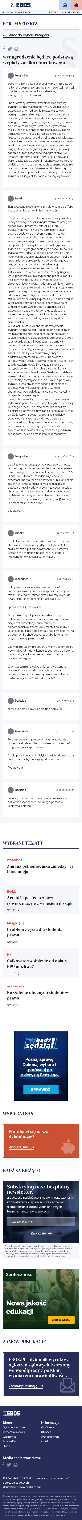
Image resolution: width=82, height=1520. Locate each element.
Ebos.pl (6, 1446)
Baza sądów (9, 1441)
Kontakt (45, 1441)
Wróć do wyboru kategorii (29, 35)
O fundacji (46, 1432)
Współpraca (47, 1427)
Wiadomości (10, 1437)
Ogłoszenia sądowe (14, 1427)
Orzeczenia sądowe (14, 1432)
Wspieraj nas (18, 1147)
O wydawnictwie (50, 1437)
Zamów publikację (23, 1386)
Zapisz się (38, 1233)
